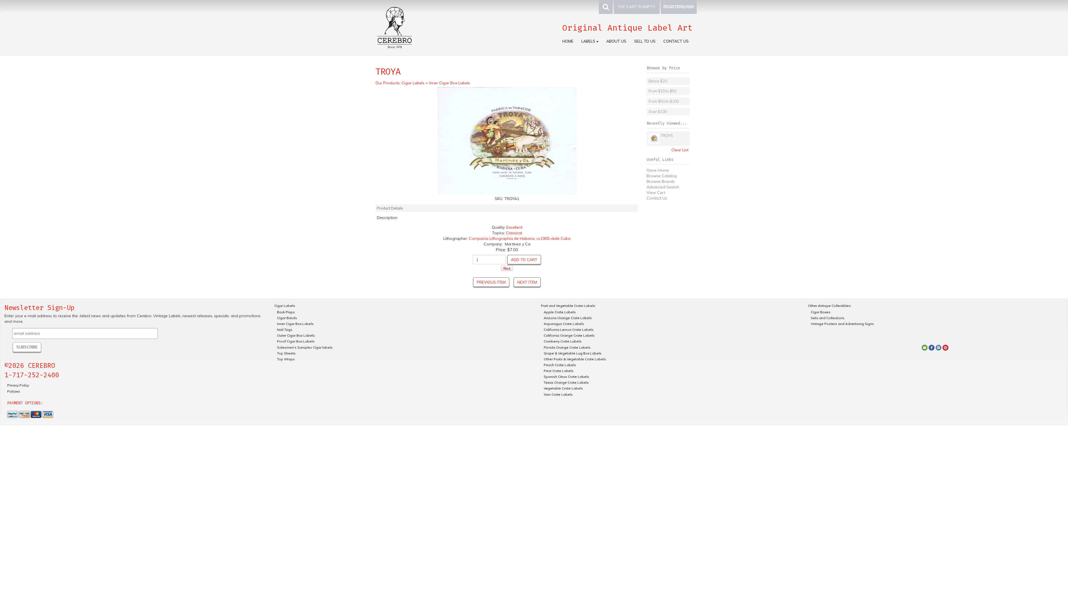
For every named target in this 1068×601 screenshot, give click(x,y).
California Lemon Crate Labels (569, 329)
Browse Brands (661, 181)
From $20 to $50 (662, 91)
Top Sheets (286, 353)
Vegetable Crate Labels (563, 388)
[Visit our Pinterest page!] (945, 347)
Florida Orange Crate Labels (567, 347)
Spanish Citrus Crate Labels (566, 377)
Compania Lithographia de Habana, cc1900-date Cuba (519, 238)
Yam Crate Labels (558, 394)
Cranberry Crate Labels (563, 341)
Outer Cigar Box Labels (296, 335)
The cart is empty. (637, 6)
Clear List (679, 149)
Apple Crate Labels (560, 312)
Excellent (514, 227)
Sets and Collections (827, 318)
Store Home (658, 170)
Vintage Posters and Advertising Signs (842, 324)
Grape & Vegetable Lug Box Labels (573, 353)
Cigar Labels (284, 306)
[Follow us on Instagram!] (938, 347)
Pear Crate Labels (558, 371)
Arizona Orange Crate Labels (568, 318)
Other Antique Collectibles (829, 306)
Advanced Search (663, 186)
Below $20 (658, 81)
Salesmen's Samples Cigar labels (305, 347)
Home (567, 41)
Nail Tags (284, 329)
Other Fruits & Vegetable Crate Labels (575, 359)
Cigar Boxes (820, 312)
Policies (13, 391)
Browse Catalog (662, 175)
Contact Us (676, 41)
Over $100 (658, 111)
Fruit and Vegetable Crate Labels (568, 306)
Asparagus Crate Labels (564, 324)
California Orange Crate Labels (569, 335)
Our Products (387, 82)
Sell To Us (645, 41)
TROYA (666, 135)
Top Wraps (286, 359)
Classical (514, 232)
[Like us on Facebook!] (931, 347)
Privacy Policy (18, 385)
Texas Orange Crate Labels (566, 382)
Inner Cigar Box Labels (295, 324)
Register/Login (679, 6)
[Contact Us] (925, 347)
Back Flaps (286, 312)
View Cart (656, 192)
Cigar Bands (287, 318)
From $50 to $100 (664, 101)
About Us (616, 41)
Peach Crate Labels (560, 365)
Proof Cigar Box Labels (296, 341)
